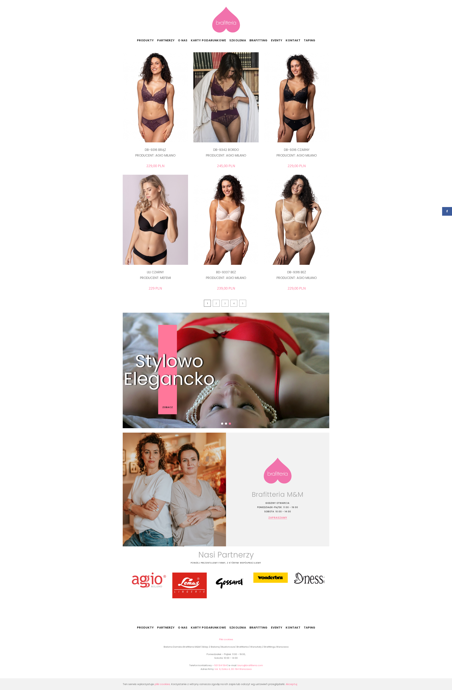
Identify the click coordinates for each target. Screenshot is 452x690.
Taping (309, 40)
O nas (183, 40)
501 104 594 (220, 665)
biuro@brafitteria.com (250, 665)
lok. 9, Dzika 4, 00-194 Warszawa (233, 669)
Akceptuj (291, 684)
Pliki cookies (226, 639)
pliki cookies (162, 684)
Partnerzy (166, 40)
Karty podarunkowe (208, 40)
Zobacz (167, 407)
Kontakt (293, 40)
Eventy (276, 40)
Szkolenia (237, 40)
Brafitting (258, 40)
